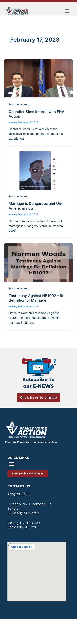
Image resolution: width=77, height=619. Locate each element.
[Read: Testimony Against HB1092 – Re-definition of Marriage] (38, 262)
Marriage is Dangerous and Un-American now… (36, 205)
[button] (67, 10)
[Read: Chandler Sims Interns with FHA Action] (38, 78)
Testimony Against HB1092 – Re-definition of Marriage (37, 298)
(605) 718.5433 (18, 494)
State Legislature (19, 104)
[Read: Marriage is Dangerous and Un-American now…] (38, 170)
